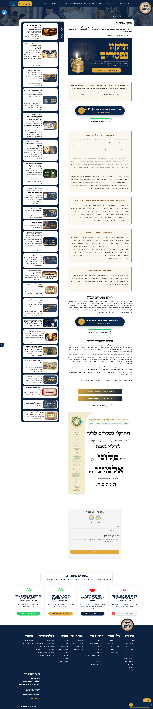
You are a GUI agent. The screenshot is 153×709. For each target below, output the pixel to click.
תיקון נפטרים (115, 646)
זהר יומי (131, 640)
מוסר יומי (131, 649)
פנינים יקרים (129, 652)
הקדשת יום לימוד (114, 640)
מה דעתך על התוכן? (111, 536)
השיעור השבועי (129, 643)
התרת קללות (78, 649)
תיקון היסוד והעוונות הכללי (94, 655)
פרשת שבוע (63, 661)
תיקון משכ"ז (99, 649)
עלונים (101, 4)
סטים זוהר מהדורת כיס (46, 652)
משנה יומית (130, 664)
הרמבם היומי (129, 661)
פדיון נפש (122, 4)
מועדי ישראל (63, 649)
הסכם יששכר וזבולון (26, 640)
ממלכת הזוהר (64, 4)
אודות (66, 652)
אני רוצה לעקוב (30, 613)
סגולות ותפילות (92, 4)
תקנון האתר (78, 640)
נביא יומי (131, 667)
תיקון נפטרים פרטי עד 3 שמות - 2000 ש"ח (100, 398)
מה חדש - (126, 16)
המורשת (73, 4)
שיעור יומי (130, 655)
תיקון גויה (100, 646)
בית (127, 4)
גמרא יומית (130, 646)
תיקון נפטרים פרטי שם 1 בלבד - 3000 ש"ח (100, 391)
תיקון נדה (100, 658)
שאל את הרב (81, 4)
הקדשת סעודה (115, 649)
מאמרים (65, 640)
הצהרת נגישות (78, 643)
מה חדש (65, 643)
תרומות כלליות (28, 643)
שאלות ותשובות (62, 646)
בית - (132, 16)
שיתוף (146, 700)
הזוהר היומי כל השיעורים (45, 643)
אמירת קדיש (115, 652)
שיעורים (108, 4)
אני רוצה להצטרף (62, 613)
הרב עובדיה (130, 670)
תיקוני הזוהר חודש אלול (46, 646)
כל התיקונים (99, 661)
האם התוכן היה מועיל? (95, 512)
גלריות (65, 655)
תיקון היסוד (99, 640)
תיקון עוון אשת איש (96, 643)
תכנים (116, 4)
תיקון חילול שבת (97, 652)
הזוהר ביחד (50, 640)
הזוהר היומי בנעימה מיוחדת (45, 649)
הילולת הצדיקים (128, 658)
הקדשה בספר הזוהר (113, 643)
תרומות (27, 3)
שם (117, 527)
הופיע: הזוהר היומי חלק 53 (45, 655)
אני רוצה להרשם (94, 613)
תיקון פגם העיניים (97, 664)
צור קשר (46, 4)
